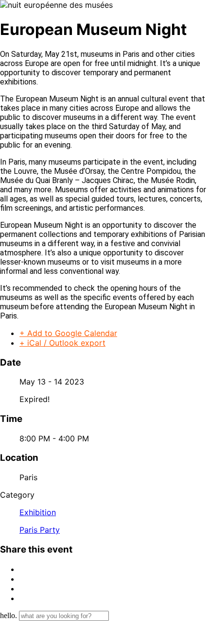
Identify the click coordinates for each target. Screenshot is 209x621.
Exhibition (37, 512)
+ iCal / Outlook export (62, 343)
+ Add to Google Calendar (68, 333)
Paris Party (39, 530)
